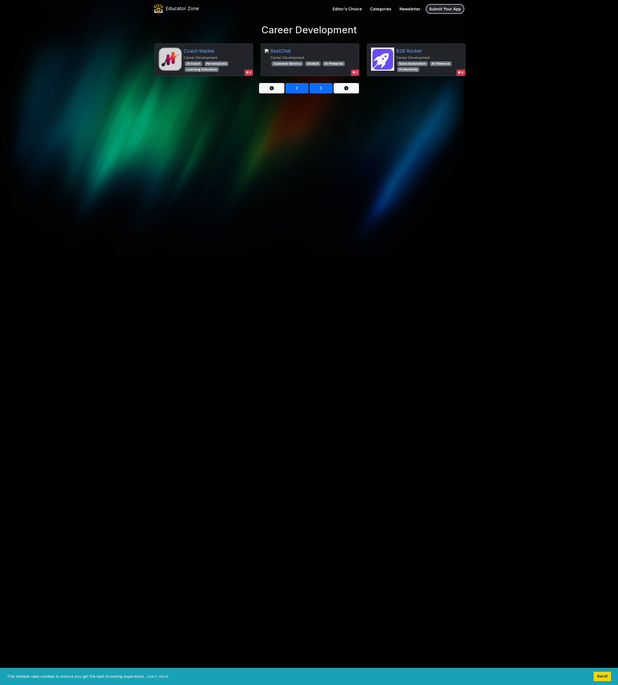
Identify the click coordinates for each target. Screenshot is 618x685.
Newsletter (410, 9)
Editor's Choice (347, 9)
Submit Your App (445, 9)
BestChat (281, 51)
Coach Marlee (199, 51)
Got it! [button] (602, 676)
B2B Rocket (409, 51)
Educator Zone (181, 8)
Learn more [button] (157, 676)
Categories (380, 9)
